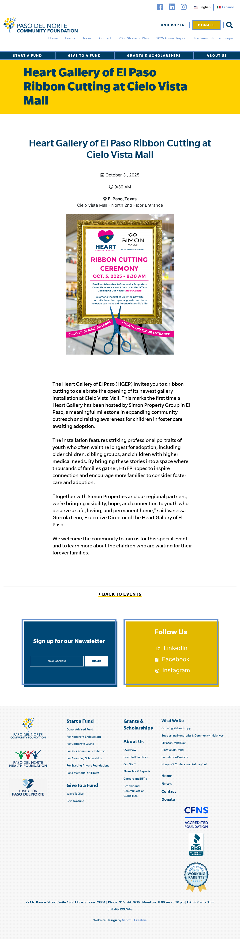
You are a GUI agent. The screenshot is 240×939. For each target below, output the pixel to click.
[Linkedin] (172, 7)
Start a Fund (27, 55)
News (87, 38)
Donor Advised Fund (80, 729)
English (204, 7)
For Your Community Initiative (86, 751)
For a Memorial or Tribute (83, 772)
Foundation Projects (174, 757)
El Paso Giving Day (173, 742)
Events (70, 38)
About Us (217, 55)
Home (53, 38)
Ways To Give (75, 793)
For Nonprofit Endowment (84, 736)
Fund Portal (172, 25)
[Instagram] (184, 7)
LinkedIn (176, 647)
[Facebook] (160, 7)
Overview (130, 750)
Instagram (176, 670)
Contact (105, 38)
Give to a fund (75, 801)
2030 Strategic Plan (134, 38)
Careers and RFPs (135, 778)
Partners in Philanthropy (213, 38)
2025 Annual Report (171, 38)
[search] (229, 25)
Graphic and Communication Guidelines (134, 790)
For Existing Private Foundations (88, 765)
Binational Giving (172, 750)
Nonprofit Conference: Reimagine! (184, 764)
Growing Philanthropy (176, 728)
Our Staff (129, 764)
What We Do (172, 720)
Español (228, 7)
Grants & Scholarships (154, 55)
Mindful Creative (134, 920)
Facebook (176, 659)
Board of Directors (136, 757)
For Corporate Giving (80, 743)
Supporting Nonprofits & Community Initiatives (192, 735)
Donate (206, 25)
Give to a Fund (84, 55)
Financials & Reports (137, 771)
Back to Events (121, 594)
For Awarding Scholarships (84, 758)
